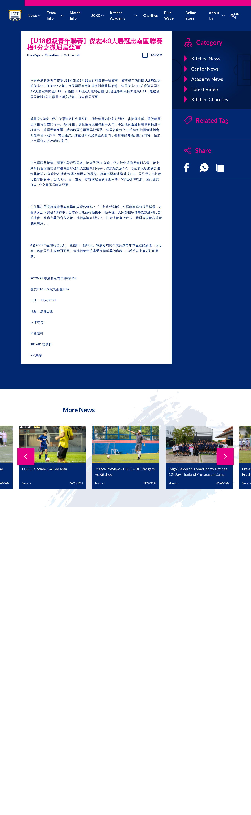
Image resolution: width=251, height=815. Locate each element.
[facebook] (186, 167)
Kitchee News (52, 55)
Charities (150, 15)
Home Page (33, 55)
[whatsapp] (204, 167)
